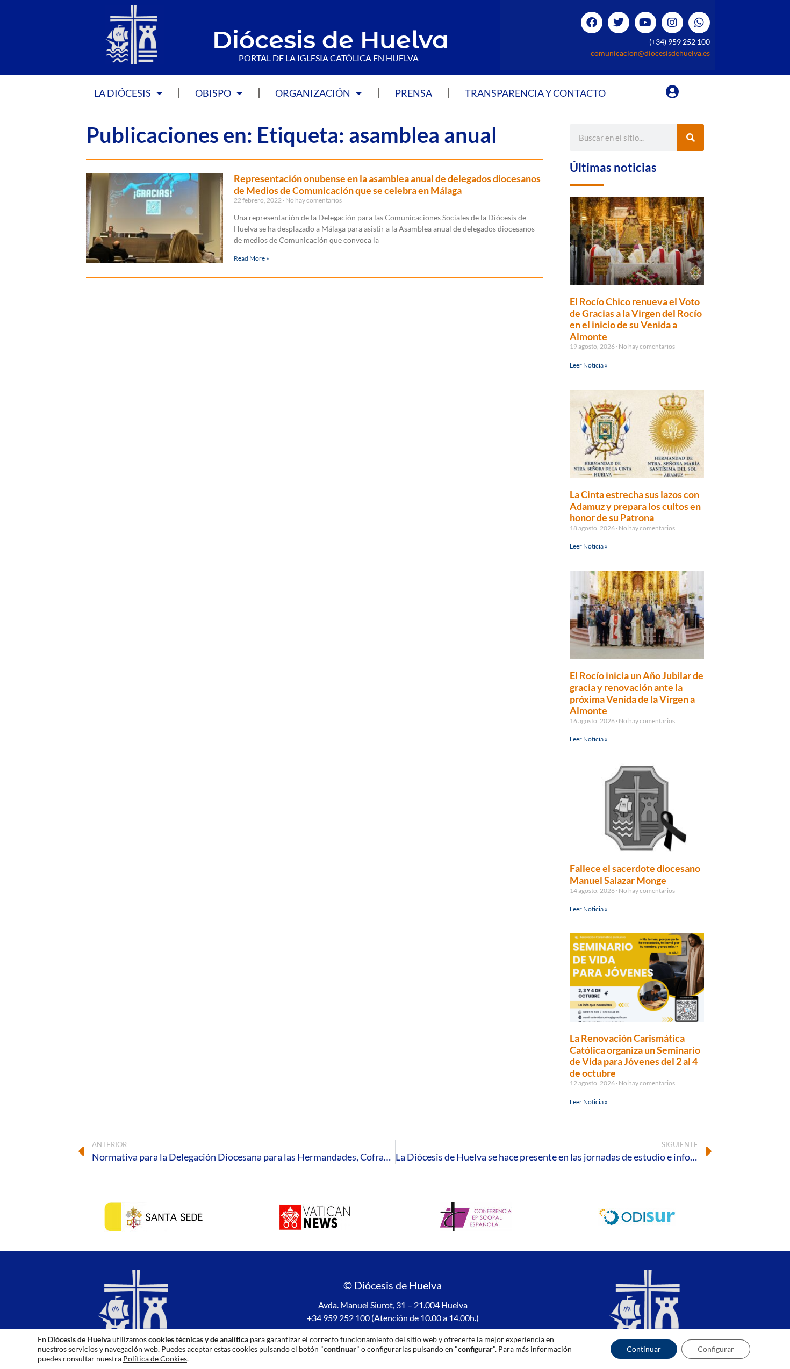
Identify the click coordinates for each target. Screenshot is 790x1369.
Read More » (251, 258)
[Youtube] (645, 22)
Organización (312, 93)
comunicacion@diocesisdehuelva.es (650, 52)
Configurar (716, 1348)
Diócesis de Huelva (330, 39)
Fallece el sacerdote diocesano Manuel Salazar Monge (635, 874)
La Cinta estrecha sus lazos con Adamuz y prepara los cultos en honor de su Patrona (635, 505)
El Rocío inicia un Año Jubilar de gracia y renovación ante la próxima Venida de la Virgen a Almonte (636, 692)
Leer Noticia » (589, 365)
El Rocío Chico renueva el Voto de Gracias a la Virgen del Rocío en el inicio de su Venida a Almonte (636, 319)
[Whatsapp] (699, 22)
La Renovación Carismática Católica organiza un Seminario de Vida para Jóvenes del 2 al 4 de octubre (635, 1055)
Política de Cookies (155, 1358)
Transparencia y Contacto (535, 93)
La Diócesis (122, 93)
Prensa (413, 93)
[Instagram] (672, 22)
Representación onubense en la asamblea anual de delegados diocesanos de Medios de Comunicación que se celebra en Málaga (387, 184)
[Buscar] (690, 137)
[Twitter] (618, 22)
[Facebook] (591, 22)
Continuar (644, 1348)
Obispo (213, 93)
